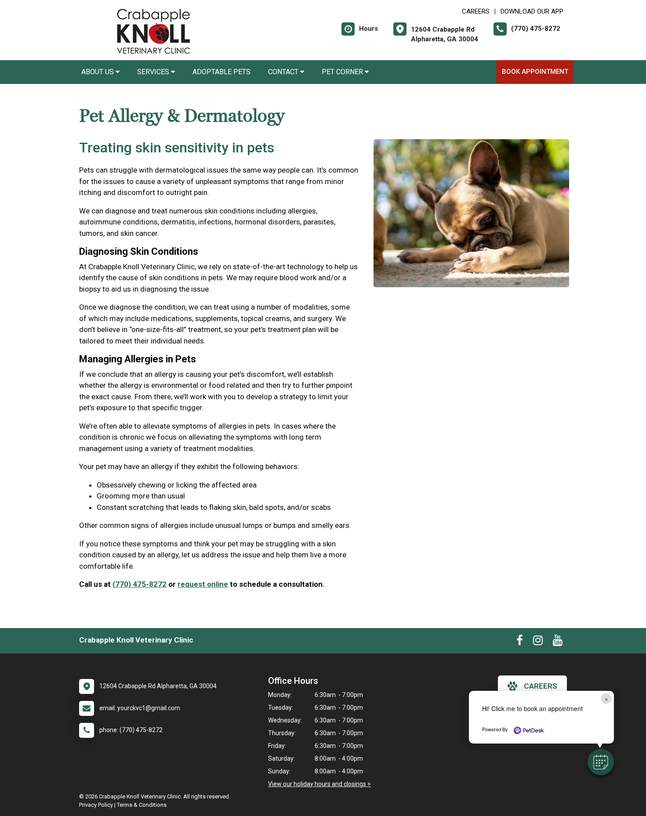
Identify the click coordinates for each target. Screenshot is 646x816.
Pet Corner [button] (343, 72)
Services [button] (154, 72)
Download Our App (532, 11)
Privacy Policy (96, 805)
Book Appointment (535, 72)
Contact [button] (284, 72)
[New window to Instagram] (538, 642)
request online (203, 584)
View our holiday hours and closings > (319, 783)
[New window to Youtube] (557, 642)
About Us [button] (98, 72)
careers (540, 686)
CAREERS (476, 11)
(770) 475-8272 (140, 584)
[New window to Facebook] (519, 642)
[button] (601, 762)
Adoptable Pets (221, 72)
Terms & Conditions (142, 805)
